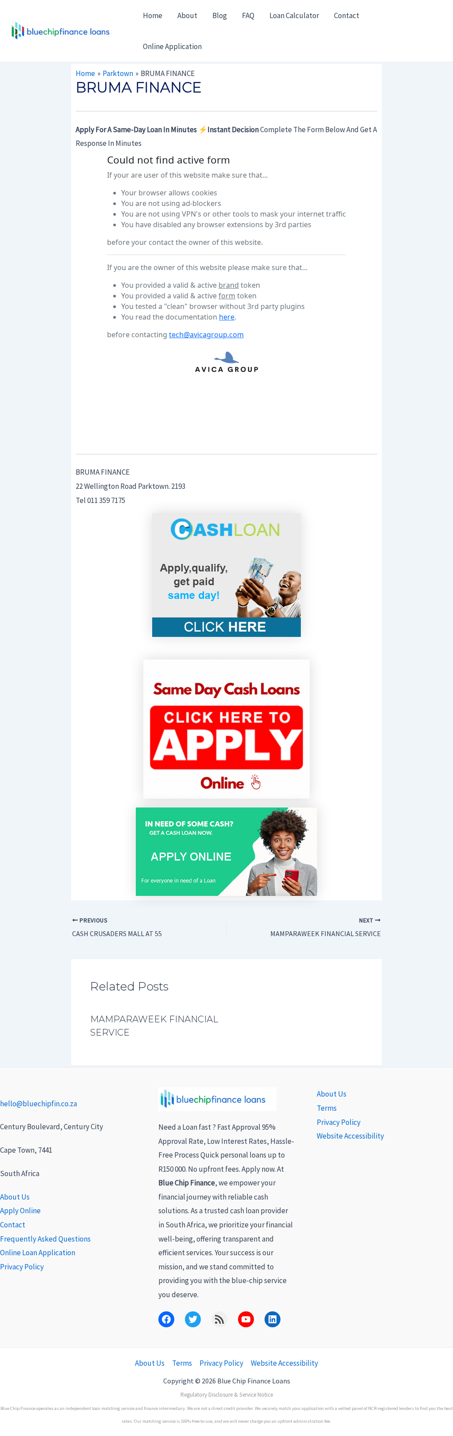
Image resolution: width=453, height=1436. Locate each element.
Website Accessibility (350, 1136)
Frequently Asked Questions (45, 1239)
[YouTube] (246, 1319)
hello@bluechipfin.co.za (38, 1103)
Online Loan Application (37, 1252)
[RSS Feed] (219, 1319)
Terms (327, 1108)
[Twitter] (193, 1319)
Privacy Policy (22, 1267)
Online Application (172, 46)
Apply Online (20, 1210)
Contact (346, 15)
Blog (219, 15)
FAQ (248, 15)
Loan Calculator (294, 15)
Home (152, 15)
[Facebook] (166, 1319)
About (187, 15)
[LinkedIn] (272, 1319)
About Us (15, 1197)
